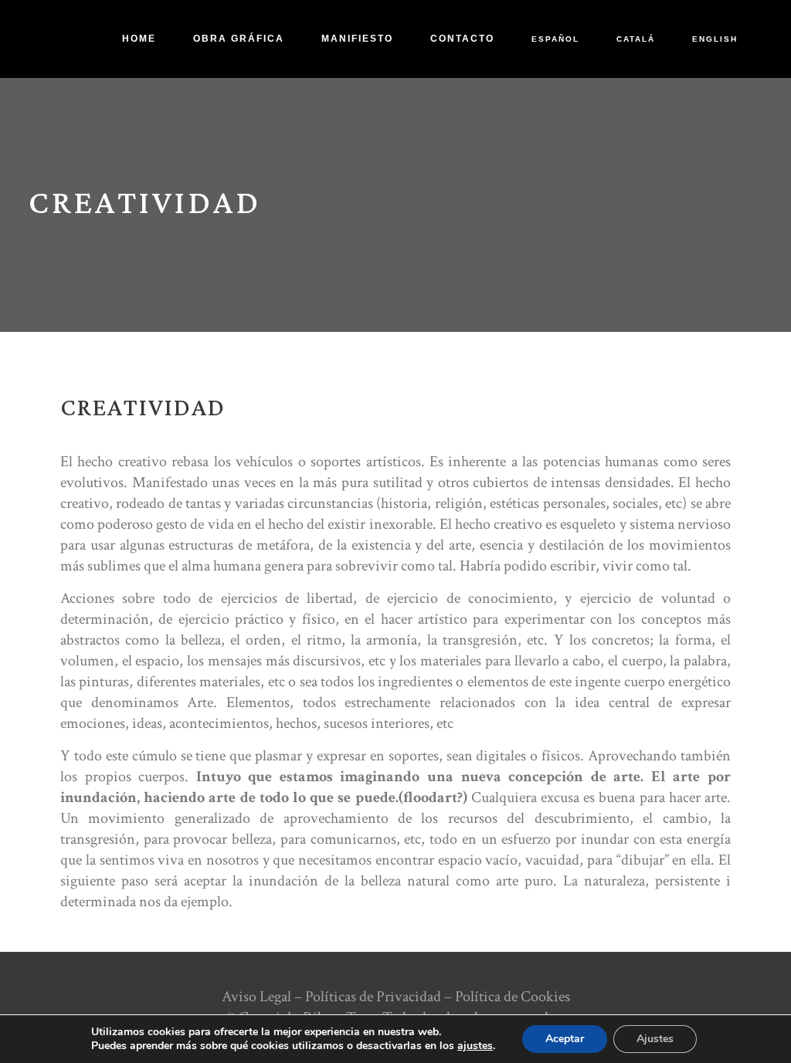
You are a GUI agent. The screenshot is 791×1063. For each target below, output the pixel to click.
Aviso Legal (256, 997)
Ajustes (655, 1038)
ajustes (475, 1046)
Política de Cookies (512, 997)
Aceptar (564, 1038)
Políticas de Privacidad (373, 997)
